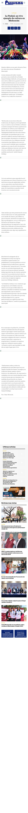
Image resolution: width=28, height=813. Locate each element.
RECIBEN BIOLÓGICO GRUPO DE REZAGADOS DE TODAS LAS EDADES (7, 634)
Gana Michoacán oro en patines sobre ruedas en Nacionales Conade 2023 (12, 625)
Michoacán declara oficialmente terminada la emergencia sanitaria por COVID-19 (13, 527)
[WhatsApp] (19, 28)
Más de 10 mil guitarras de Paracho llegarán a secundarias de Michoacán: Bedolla (10, 482)
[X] (12, 28)
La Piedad (14, 13)
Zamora (3, 575)
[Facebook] (9, 28)
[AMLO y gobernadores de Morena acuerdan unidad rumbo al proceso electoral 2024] (14, 540)
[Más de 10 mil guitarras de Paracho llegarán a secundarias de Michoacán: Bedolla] (21, 481)
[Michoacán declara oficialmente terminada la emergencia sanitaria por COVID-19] (14, 515)
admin (6, 23)
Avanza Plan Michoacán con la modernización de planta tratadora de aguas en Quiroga (9, 455)
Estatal (4, 450)
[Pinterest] (15, 28)
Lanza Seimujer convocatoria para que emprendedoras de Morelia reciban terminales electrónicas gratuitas (10, 464)
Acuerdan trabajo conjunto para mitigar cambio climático (13, 601)
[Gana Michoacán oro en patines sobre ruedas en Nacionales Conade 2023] (14, 613)
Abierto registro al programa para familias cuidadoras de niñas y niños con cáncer (10, 473)
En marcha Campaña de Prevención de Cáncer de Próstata (13, 577)
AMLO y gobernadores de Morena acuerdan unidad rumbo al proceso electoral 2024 (12, 553)
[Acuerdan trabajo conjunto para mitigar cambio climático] (14, 589)
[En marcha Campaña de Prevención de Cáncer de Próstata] (14, 565)
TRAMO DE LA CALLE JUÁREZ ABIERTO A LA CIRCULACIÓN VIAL (20, 634)
